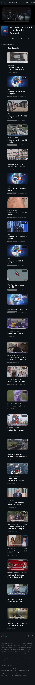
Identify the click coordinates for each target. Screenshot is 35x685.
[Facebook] (24, 636)
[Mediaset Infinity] (3, 2)
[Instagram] (28, 636)
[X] (33, 636)
